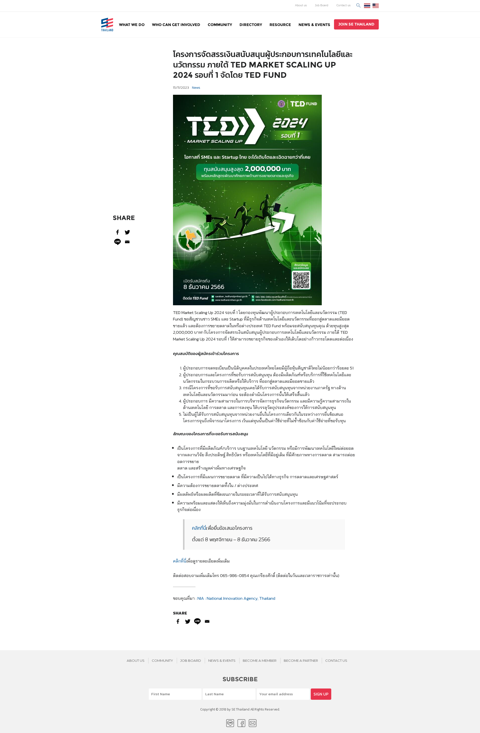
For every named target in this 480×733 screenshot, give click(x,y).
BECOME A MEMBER (259, 660)
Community (220, 24)
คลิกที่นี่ (199, 528)
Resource (280, 24)
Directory (251, 24)
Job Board (321, 5)
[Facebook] (117, 232)
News (196, 87)
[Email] (127, 242)
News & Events (314, 24)
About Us (135, 660)
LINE (230, 723)
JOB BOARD (190, 660)
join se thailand (356, 24)
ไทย (367, 5)
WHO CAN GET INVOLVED (176, 24)
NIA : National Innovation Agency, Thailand (236, 598)
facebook (241, 723)
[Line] (117, 242)
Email (252, 723)
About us (301, 5)
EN (375, 5)
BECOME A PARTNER (301, 660)
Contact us (343, 5)
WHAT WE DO (131, 24)
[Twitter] (127, 232)
